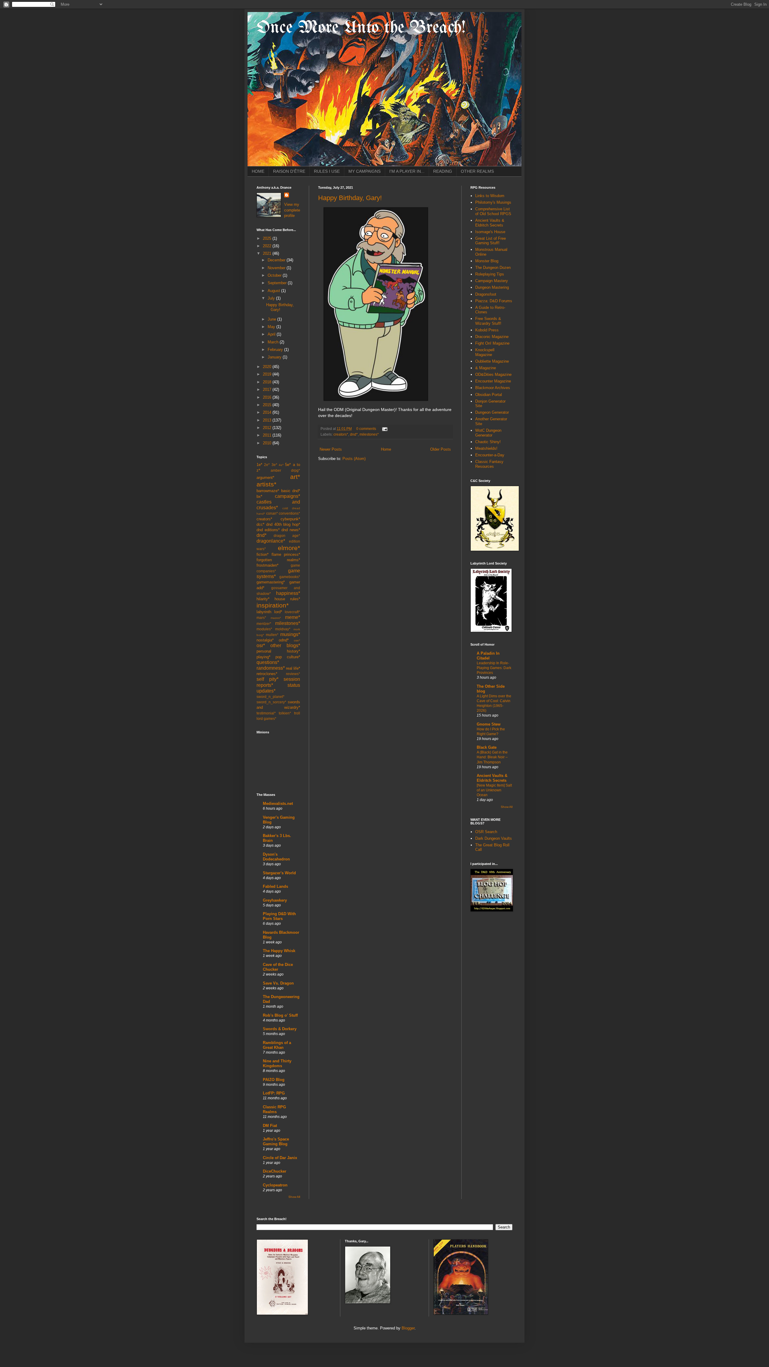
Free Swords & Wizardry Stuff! (488, 321)
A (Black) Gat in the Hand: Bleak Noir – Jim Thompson (492, 757)
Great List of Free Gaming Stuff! (490, 240)
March (274, 342)
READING (442, 171)
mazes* (276, 618)
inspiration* (273, 605)
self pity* (267, 679)
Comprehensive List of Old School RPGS (493, 211)
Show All (294, 1196)
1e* (259, 464)
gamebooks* (289, 577)
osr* (261, 645)
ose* (297, 640)
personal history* (278, 651)
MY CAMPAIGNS (364, 171)
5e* (288, 464)
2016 (267, 397)
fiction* (263, 554)
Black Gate (487, 747)
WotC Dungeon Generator (488, 432)
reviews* (293, 674)
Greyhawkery (275, 900)
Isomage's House (490, 232)
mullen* (272, 635)
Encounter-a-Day (489, 455)
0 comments (366, 429)
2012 (267, 427)
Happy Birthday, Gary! (350, 198)
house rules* (287, 599)
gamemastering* (271, 582)
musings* (290, 634)
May (272, 326)
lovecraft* (292, 612)
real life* (293, 668)
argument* (265, 477)
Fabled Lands (275, 886)
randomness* (271, 668)
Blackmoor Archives (492, 387)
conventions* (289, 513)
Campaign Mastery (491, 281)
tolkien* (285, 713)
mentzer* (264, 624)
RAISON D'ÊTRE (289, 171)
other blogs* (285, 645)
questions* (268, 662)
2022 (267, 246)
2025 (267, 238)
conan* (272, 513)
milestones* (369, 434)
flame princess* (286, 554)
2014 (267, 412)
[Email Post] (384, 429)
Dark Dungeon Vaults (493, 838)
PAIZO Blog (273, 1079)
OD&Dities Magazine (493, 374)
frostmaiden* (267, 565)
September (278, 283)
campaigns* (287, 496)
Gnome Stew (488, 724)
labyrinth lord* (269, 612)
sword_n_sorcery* (271, 702)
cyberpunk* (290, 519)
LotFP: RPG (274, 1093)
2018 (267, 382)
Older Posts (440, 449)
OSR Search (486, 832)
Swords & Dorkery (279, 1029)
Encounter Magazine (493, 381)
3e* (274, 465)
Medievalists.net (278, 803)
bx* (259, 496)
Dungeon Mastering (492, 287)
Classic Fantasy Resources (489, 464)
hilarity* (263, 599)
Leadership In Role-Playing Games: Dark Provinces (494, 668)
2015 (267, 405)
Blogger (408, 1328)
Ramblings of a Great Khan (277, 1045)
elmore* (289, 547)
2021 (267, 253)
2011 (267, 435)
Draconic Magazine (492, 336)
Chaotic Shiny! (488, 442)
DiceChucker (274, 1171)
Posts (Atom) (354, 458)
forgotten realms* (278, 560)
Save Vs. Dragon (278, 983)
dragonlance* (271, 540)
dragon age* (287, 535)
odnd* (284, 640)
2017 (267, 389)
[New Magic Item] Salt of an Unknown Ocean (494, 790)
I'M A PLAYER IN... (406, 171)
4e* (281, 465)
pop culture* (287, 657)
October (275, 275)
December (277, 260)
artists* (266, 484)
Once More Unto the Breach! (361, 28)
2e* (267, 465)
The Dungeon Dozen (493, 267)
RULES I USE (327, 171)
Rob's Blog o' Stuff (280, 1015)
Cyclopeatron (275, 1185)
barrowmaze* (268, 491)
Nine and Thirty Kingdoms (277, 1063)
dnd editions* (268, 530)
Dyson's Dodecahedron (276, 856)
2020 (267, 366)
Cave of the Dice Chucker (278, 967)
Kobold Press (487, 330)
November (277, 268)
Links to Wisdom (489, 195)
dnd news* (290, 530)
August (274, 290)
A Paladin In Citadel (488, 655)
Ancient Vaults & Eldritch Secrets (489, 222)
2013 (267, 420)
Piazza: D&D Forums (493, 301)
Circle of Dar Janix (280, 1157)
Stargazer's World (279, 873)
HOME (258, 171)
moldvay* (282, 629)
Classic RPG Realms (274, 1109)
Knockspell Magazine (484, 352)
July (272, 298)
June (272, 319)
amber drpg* (285, 470)
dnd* (354, 434)
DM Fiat (270, 1125)
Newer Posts (331, 449)
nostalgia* (265, 640)
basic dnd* (290, 491)
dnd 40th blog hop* (283, 524)
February (276, 349)
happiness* (288, 593)
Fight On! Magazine (492, 343)
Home (386, 449)
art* (295, 476)
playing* (263, 657)
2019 (267, 374)
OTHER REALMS (477, 171)
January (275, 357)
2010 (267, 443)
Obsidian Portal (488, 394)
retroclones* (267, 673)
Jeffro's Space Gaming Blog (276, 1141)
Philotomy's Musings (493, 202)
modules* (264, 629)
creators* (340, 434)
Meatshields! (486, 448)
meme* (292, 617)
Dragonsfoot (485, 294)
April (272, 334)
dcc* (260, 524)
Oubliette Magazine (492, 361)
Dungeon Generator (492, 412)
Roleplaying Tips (489, 274)
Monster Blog (486, 261)
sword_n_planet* (270, 697)
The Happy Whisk (279, 950)
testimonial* (266, 713)
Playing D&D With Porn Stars (279, 916)
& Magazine (485, 368)
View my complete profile (292, 210)
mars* (261, 618)
